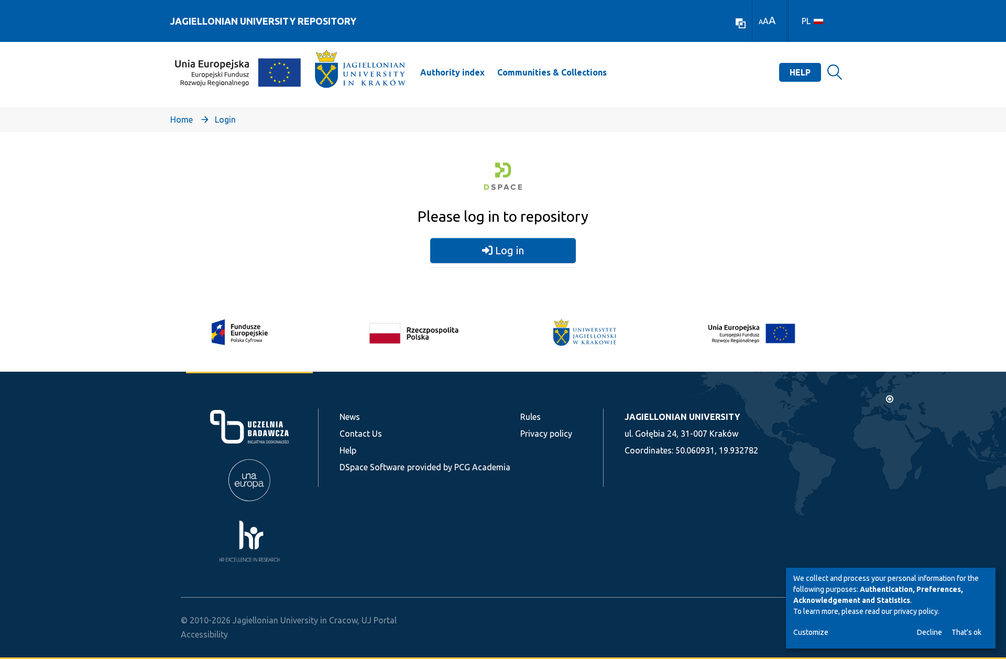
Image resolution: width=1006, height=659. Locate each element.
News (350, 417)
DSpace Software (372, 467)
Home (181, 119)
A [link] (761, 21)
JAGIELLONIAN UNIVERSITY (682, 417)
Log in (508, 250)
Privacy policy (546, 433)
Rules (530, 417)
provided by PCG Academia (458, 467)
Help (800, 72)
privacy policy (916, 611)
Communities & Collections (552, 72)
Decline (929, 632)
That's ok (966, 632)
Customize (810, 632)
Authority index (452, 72)
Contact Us (361, 433)
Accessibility (204, 634)
